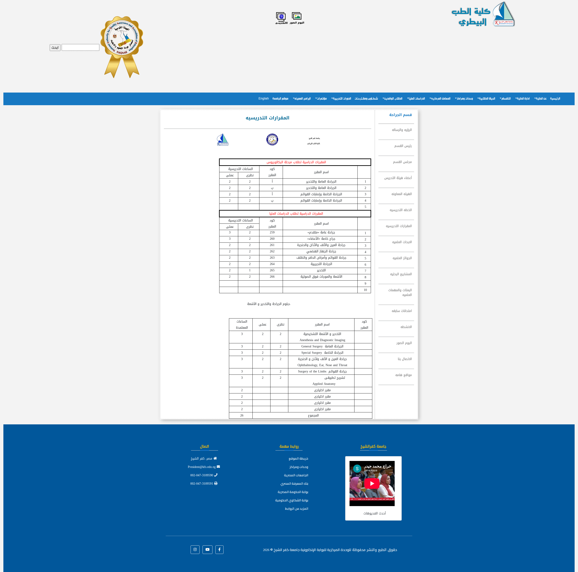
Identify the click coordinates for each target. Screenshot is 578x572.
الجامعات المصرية (296, 475)
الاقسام (506, 99)
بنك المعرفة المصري (294, 483)
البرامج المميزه (303, 99)
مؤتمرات (322, 99)
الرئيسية (555, 99)
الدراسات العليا (417, 99)
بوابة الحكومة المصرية (293, 492)
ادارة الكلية (523, 99)
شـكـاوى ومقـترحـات (366, 99)
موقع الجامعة (280, 99)
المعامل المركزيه (440, 99)
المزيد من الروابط (296, 509)
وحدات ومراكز (465, 99)
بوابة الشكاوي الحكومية (291, 500)
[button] (219, 549)
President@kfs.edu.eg (202, 467)
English (264, 99)
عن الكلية (541, 99)
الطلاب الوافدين (393, 99)
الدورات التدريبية (342, 99)
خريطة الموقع (298, 458)
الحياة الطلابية (487, 99)
